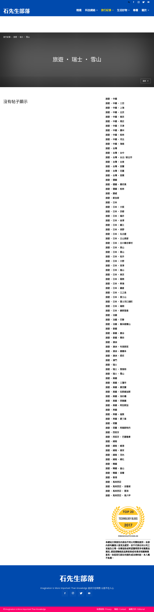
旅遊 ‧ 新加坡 (112, 198)
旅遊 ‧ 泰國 (111, 328)
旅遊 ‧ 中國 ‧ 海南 (115, 144)
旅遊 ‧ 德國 (111, 180)
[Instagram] (138, 2)
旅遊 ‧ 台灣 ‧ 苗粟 (115, 175)
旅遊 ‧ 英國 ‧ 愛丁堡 (116, 419)
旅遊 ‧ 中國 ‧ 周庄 (115, 121)
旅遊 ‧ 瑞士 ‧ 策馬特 (116, 369)
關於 (144, 10)
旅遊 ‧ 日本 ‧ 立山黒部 (117, 238)
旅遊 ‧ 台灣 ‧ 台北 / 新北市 (119, 157)
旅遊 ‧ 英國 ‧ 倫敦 (115, 414)
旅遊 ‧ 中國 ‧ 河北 (115, 139)
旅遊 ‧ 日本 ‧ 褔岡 (115, 306)
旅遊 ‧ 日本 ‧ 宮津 (115, 265)
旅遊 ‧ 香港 (111, 477)
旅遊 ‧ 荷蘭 (111, 423)
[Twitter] (143, 2)
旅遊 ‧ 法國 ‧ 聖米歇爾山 (118, 324)
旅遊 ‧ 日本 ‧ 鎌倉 (115, 288)
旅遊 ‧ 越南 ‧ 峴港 (115, 446)
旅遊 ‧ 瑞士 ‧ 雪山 (115, 373)
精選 (79, 10)
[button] (129, 2)
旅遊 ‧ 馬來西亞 (113, 482)
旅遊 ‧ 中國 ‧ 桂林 (115, 135)
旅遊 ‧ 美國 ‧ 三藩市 (116, 383)
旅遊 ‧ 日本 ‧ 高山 (115, 247)
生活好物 (122, 10)
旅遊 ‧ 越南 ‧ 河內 (115, 455)
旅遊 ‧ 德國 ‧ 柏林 (115, 189)
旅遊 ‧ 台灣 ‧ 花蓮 (115, 171)
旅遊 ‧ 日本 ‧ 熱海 (115, 283)
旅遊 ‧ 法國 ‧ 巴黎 (115, 319)
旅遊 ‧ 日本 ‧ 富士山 (116, 297)
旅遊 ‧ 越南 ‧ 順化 (115, 459)
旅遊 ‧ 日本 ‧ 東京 (115, 274)
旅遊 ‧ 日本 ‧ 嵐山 (115, 270)
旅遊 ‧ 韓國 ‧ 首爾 (115, 473)
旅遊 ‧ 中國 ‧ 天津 (115, 126)
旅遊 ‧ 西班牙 (112, 432)
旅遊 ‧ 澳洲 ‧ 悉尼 (115, 355)
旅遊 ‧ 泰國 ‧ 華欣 (115, 337)
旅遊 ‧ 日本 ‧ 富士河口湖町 (119, 301)
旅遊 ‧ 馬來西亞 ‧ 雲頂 (117, 491)
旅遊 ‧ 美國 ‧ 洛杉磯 (116, 396)
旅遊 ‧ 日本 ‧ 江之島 (116, 292)
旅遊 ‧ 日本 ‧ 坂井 (115, 256)
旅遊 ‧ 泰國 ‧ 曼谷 (115, 333)
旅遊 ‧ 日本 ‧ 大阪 (115, 207)
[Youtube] (148, 2)
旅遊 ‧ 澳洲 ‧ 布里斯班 (117, 346)
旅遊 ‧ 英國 (111, 410)
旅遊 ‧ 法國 (111, 315)
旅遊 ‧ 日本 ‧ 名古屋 (116, 234)
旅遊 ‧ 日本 (111, 202)
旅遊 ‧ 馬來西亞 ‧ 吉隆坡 (118, 486)
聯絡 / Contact (120, 609)
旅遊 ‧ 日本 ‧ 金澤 (115, 220)
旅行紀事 (106, 10)
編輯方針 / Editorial (137, 609)
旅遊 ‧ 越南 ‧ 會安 (115, 450)
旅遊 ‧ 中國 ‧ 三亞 (115, 103)
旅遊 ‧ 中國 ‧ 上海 (115, 108)
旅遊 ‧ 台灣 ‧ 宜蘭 (115, 166)
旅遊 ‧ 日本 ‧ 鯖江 (115, 225)
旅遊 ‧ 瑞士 (111, 364)
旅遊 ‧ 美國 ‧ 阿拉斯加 (117, 405)
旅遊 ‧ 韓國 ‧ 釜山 (115, 468)
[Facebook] (133, 2)
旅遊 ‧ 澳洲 (111, 342)
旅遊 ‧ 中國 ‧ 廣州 (115, 130)
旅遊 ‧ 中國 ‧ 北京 (115, 112)
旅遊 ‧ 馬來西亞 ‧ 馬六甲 (118, 495)
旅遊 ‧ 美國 (111, 378)
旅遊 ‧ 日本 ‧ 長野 (115, 229)
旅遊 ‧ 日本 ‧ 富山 (115, 252)
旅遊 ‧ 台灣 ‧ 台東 (115, 162)
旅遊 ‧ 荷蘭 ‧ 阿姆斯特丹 (118, 428)
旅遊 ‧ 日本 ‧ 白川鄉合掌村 (119, 243)
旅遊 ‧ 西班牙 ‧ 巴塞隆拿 (118, 437)
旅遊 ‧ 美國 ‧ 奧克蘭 (116, 387)
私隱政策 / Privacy (104, 609)
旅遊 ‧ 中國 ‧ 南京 (115, 117)
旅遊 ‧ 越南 (111, 441)
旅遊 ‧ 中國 (111, 99)
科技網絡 (90, 10)
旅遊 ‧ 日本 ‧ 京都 (115, 211)
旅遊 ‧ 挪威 (111, 193)
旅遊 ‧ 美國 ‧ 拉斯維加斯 (118, 392)
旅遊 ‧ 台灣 (111, 148)
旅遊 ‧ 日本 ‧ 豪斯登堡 (117, 310)
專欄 (135, 10)
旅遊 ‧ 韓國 (111, 464)
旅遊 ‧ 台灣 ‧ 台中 (115, 153)
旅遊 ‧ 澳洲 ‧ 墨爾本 (116, 351)
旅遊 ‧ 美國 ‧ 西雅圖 (116, 401)
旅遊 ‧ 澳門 (111, 360)
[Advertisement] (77, 24)
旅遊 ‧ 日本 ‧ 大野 (115, 261)
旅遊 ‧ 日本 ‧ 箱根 (115, 279)
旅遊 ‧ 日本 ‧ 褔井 (115, 216)
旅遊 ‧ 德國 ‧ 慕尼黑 (116, 184)
